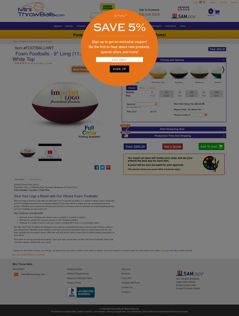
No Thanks (119, 16)
